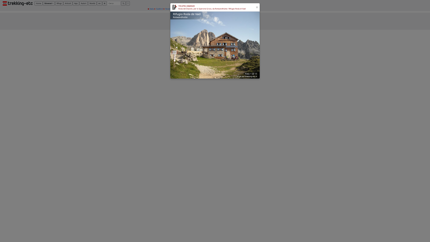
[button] (257, 7)
